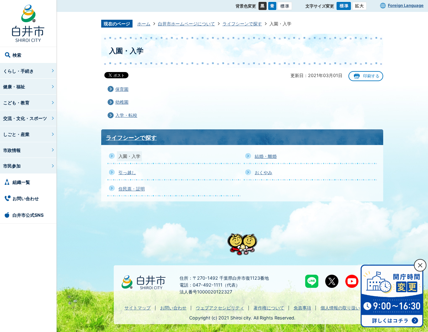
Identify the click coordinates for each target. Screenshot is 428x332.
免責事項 (302, 307)
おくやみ (263, 172)
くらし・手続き (18, 71)
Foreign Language (406, 5)
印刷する (371, 76)
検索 (17, 55)
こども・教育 (16, 102)
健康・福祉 (14, 86)
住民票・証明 (131, 188)
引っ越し (127, 172)
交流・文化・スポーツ (25, 118)
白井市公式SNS (28, 215)
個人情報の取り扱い (340, 307)
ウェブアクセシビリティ (220, 307)
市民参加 (12, 166)
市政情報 (12, 150)
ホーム (143, 23)
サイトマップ (137, 307)
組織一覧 (21, 182)
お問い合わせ (26, 198)
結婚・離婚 (266, 156)
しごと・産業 (16, 134)
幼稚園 (121, 102)
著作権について (268, 307)
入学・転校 (126, 115)
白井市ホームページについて (186, 23)
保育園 (121, 89)
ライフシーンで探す (242, 23)
